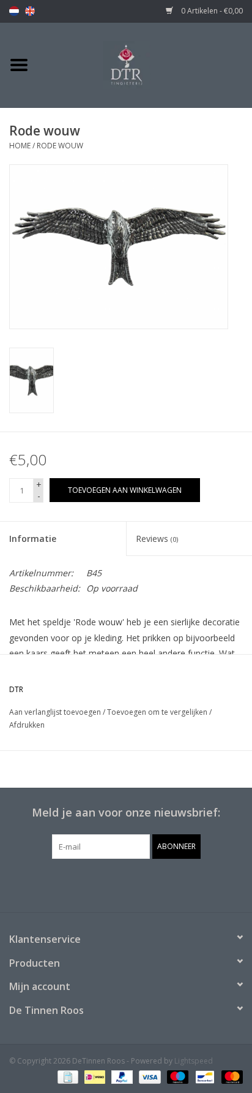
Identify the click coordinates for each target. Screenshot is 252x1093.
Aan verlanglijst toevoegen (55, 712)
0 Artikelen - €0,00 (211, 11)
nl (14, 11)
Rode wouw (60, 145)
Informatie (32, 538)
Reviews (157, 538)
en (30, 11)
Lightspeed (193, 1061)
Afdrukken (27, 725)
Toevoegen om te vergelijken (158, 712)
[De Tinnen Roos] (144, 64)
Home (20, 145)
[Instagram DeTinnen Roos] (137, 884)
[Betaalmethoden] (66, 1076)
